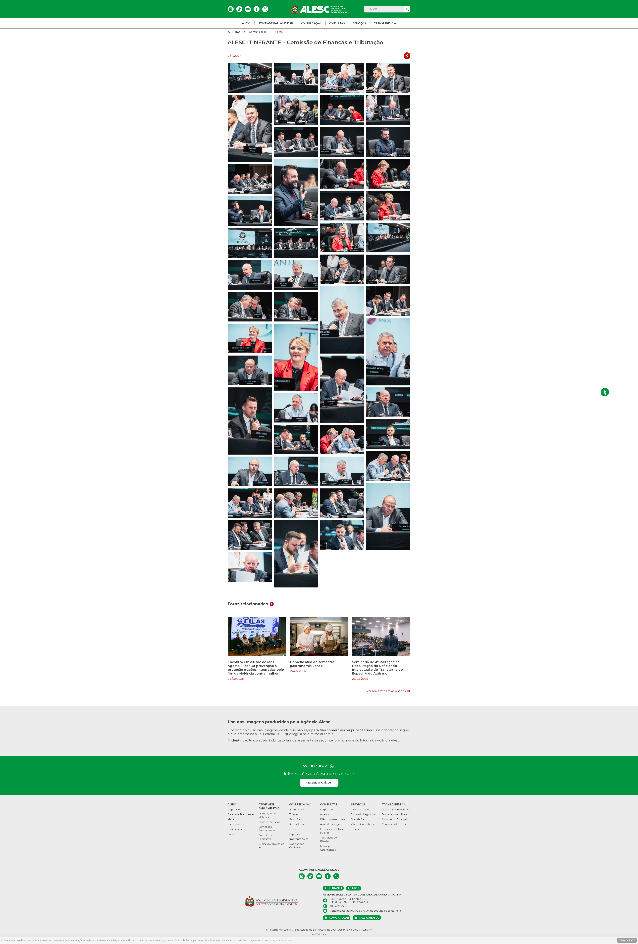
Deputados (234, 809)
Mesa (231, 819)
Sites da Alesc (359, 819)
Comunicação (311, 23)
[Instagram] (231, 9)
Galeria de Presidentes (241, 814)
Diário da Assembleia (332, 819)
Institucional (235, 829)
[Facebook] (257, 9)
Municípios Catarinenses (328, 848)
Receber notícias (319, 782)
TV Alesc (294, 814)
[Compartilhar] (407, 55)
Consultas (337, 23)
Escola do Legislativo (363, 814)
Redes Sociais (297, 824)
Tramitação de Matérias (267, 815)
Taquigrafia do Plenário (328, 839)
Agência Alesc (297, 809)
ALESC (246, 23)
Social (231, 834)
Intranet (356, 829)
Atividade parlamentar (276, 23)
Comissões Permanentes (267, 828)
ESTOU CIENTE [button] (627, 940)
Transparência (385, 23)
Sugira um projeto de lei (271, 845)
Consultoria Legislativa (265, 837)
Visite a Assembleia (362, 824)
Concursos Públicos (394, 824)
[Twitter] (265, 9)
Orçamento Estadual (394, 819)
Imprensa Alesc (298, 839)
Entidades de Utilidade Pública (333, 831)
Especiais (294, 834)
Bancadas (233, 824)
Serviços (359, 23)
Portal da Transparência (396, 809)
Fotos (292, 829)
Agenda (324, 814)
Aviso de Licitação (330, 824)
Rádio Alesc (296, 819)
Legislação (326, 809)
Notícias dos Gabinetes (296, 845)
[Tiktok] (239, 9)
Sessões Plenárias (269, 822)
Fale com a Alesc (361, 809)
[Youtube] (248, 9)
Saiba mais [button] (286, 940)
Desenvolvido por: (349, 929)
